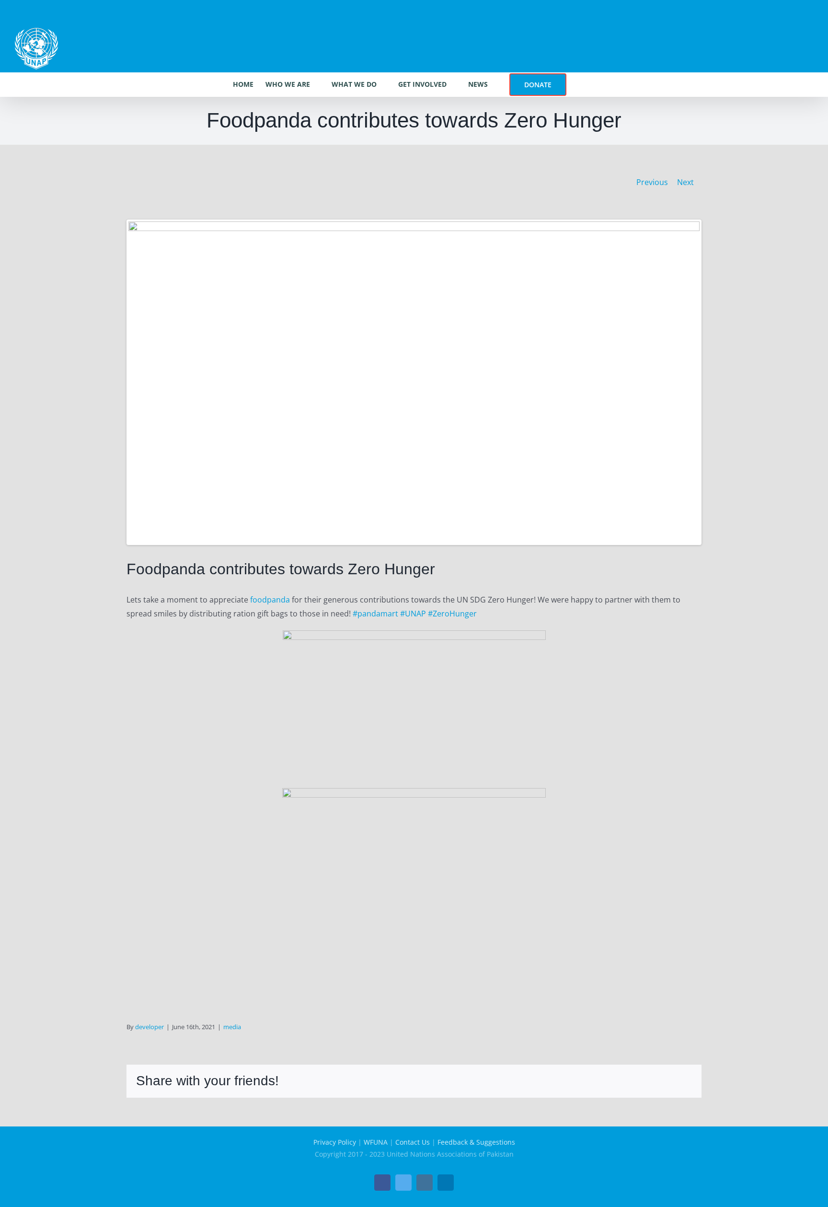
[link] (270, 599)
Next (685, 182)
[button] (581, 84)
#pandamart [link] (375, 613)
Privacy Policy (334, 1142)
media (232, 1026)
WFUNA (376, 1142)
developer (149, 1026)
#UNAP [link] (413, 613)
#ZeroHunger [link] (452, 613)
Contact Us (412, 1142)
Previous (652, 182)
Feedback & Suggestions (476, 1142)
